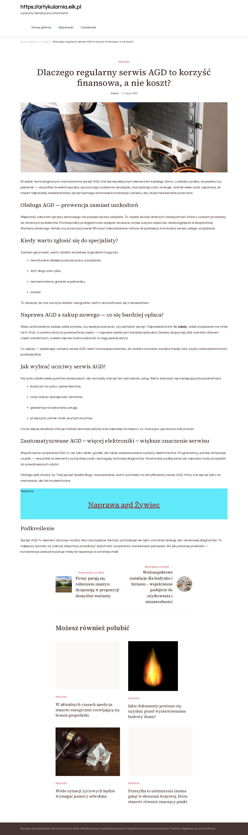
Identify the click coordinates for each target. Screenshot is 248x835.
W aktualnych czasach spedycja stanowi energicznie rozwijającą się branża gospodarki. (87, 710)
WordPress (208, 828)
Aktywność (65, 27)
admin (115, 93)
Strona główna (41, 27)
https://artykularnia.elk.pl (51, 7)
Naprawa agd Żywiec (124, 505)
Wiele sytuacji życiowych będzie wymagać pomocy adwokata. (85, 793)
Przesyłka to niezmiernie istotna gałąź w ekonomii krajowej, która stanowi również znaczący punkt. (158, 796)
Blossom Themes (169, 828)
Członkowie (88, 27)
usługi (124, 61)
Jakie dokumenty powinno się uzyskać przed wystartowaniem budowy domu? (157, 711)
